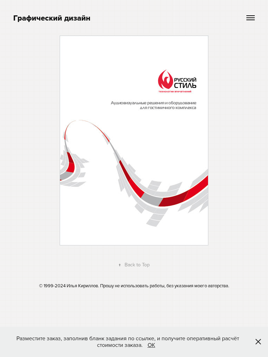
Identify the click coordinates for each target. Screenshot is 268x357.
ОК (151, 345)
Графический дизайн (51, 17)
